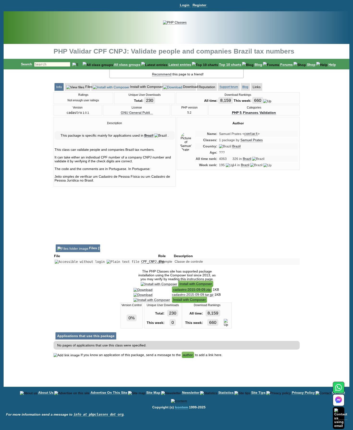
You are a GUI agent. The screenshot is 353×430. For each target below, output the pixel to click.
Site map (153, 392)
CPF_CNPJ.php (152, 261)
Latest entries (180, 65)
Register (199, 5)
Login (184, 5)
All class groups (127, 65)
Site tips (258, 392)
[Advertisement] (238, 214)
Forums (286, 65)
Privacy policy (303, 392)
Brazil (148, 135)
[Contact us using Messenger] (338, 403)
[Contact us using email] (340, 418)
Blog (258, 65)
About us (46, 392)
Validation (268, 113)
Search (26, 64)
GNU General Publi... (137, 113)
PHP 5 (237, 113)
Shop (311, 65)
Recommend (161, 74)
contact (251, 134)
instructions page (200, 279)
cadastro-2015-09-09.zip (192, 289)
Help (332, 65)
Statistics (226, 392)
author (188, 355)
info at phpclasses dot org (98, 414)
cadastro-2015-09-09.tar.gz (192, 295)
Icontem (181, 407)
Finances (250, 113)
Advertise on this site (109, 392)
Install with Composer (195, 284)
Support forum (228, 87)
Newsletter (190, 392)
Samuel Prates (251, 140)
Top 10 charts (230, 65)
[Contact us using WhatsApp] (338, 390)
